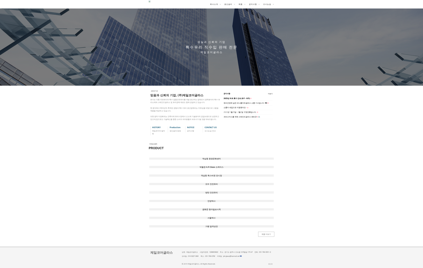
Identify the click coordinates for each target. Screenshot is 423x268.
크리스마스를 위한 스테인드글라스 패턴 (240, 117)
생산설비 (228, 4)
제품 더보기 (266, 234)
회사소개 (214, 4)
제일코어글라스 (193, 264)
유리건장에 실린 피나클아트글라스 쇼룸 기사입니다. (245, 103)
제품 (241, 4)
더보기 (270, 94)
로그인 (270, 264)
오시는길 (267, 4)
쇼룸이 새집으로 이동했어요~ (235, 107)
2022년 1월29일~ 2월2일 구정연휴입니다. (240, 112)
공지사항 (253, 4)
